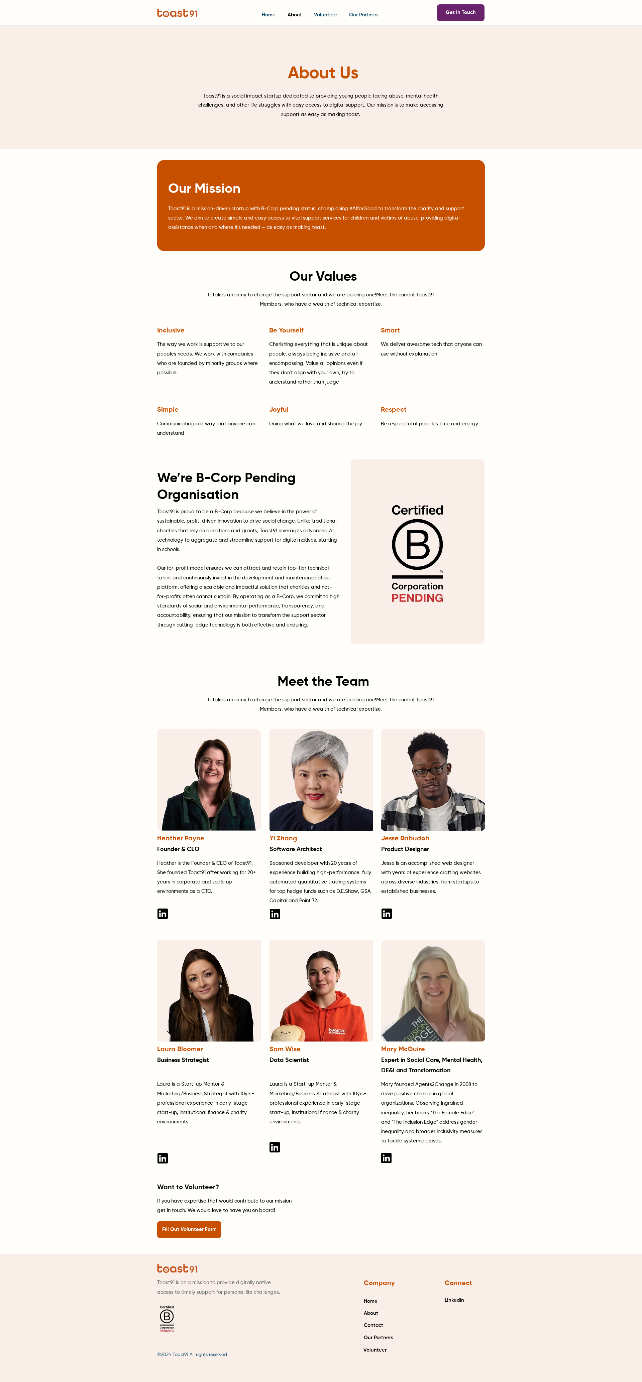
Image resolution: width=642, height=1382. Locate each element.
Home (371, 1301)
